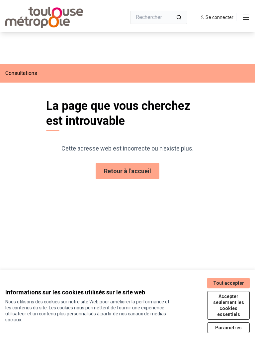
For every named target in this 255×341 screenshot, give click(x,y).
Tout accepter (228, 283)
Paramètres (228, 327)
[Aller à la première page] (49, 17)
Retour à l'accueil (127, 171)
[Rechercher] (179, 17)
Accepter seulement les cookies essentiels (228, 305)
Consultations (21, 73)
